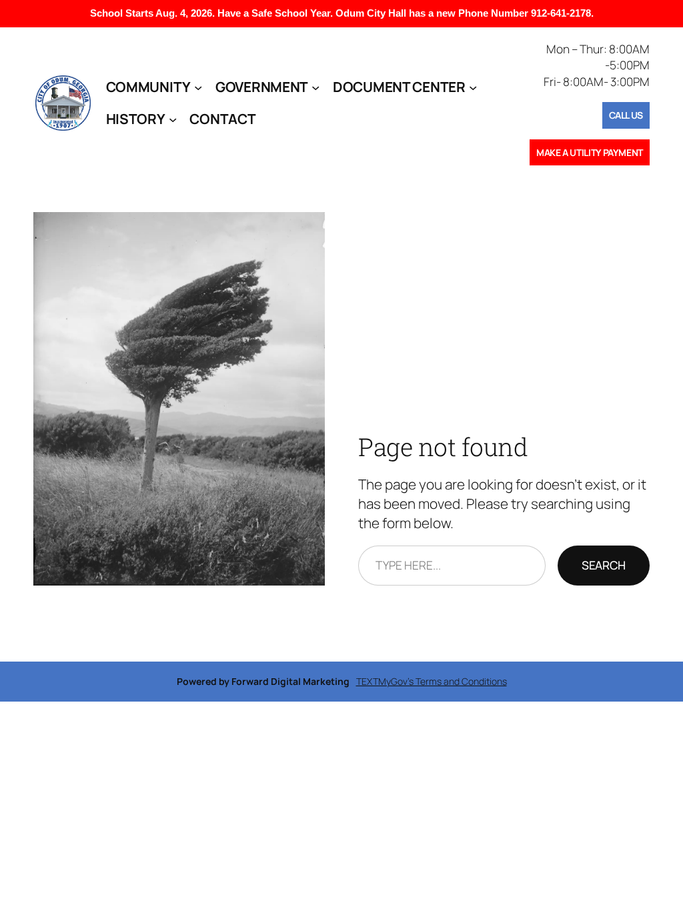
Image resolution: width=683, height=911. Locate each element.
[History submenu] (173, 119)
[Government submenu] (315, 87)
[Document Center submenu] (473, 87)
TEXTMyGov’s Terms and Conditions (431, 681)
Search (604, 565)
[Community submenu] (198, 87)
